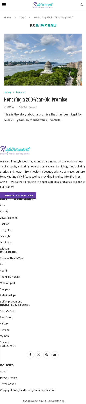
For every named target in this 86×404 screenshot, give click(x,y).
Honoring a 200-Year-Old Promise (35, 100)
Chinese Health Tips (11, 258)
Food (3, 264)
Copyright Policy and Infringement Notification (27, 390)
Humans (4, 329)
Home (7, 17)
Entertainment (8, 217)
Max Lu (10, 106)
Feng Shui (6, 230)
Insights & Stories (15, 304)
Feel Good (6, 317)
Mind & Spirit (7, 283)
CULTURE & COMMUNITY (17, 198)
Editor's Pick (7, 311)
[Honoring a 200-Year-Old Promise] (43, 60)
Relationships (8, 295)
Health (4, 270)
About (3, 371)
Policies (7, 365)
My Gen (4, 335)
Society (4, 342)
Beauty (4, 211)
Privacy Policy (8, 377)
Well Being (8, 251)
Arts (2, 205)
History (4, 323)
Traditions (6, 242)
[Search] (82, 5)
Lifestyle (5, 236)
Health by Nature (10, 276)
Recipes (5, 289)
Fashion (4, 223)
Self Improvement (11, 301)
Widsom (5, 248)
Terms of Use (8, 383)
